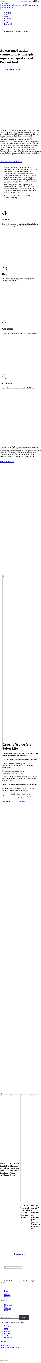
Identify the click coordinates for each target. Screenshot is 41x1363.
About (6, 1293)
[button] (13, 69)
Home (6, 1291)
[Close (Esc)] (7, 1360)
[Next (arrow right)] (3, 1362)
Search (7, 3)
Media (6, 1330)
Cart (5, 1307)
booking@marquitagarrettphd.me (16, 1322)
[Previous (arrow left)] (1, 1362)
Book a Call (8, 1337)
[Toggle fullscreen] (3, 1360)
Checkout (7, 1309)
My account (8, 1305)
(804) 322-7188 (5, 1345)
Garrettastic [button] (21, 801)
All (1, 1093)
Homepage (7, 1326)
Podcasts (7, 1295)
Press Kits (7, 1297)
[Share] (5, 1360)
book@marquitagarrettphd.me (10, 1347)
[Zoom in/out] (1, 1360)
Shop (6, 1311)
